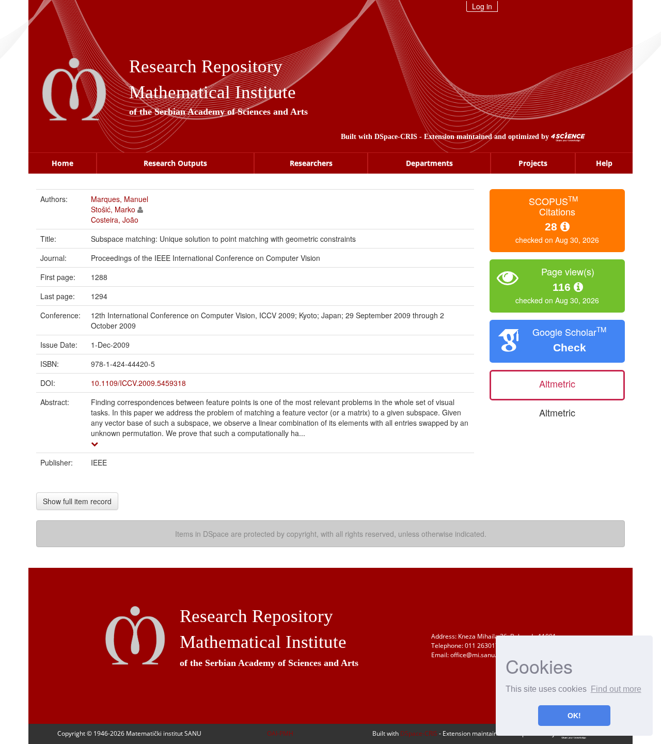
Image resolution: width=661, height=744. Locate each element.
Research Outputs (175, 163)
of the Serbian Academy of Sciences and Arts (218, 111)
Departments (429, 163)
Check (569, 347)
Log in (482, 6)
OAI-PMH (280, 733)
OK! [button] (574, 715)
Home (62, 163)
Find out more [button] (616, 689)
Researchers (311, 163)
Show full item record (77, 501)
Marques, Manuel (119, 199)
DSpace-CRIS (395, 137)
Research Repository (205, 66)
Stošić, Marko (113, 209)
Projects (532, 163)
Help (604, 163)
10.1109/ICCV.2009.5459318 (138, 383)
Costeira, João (114, 219)
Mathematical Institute (212, 92)
